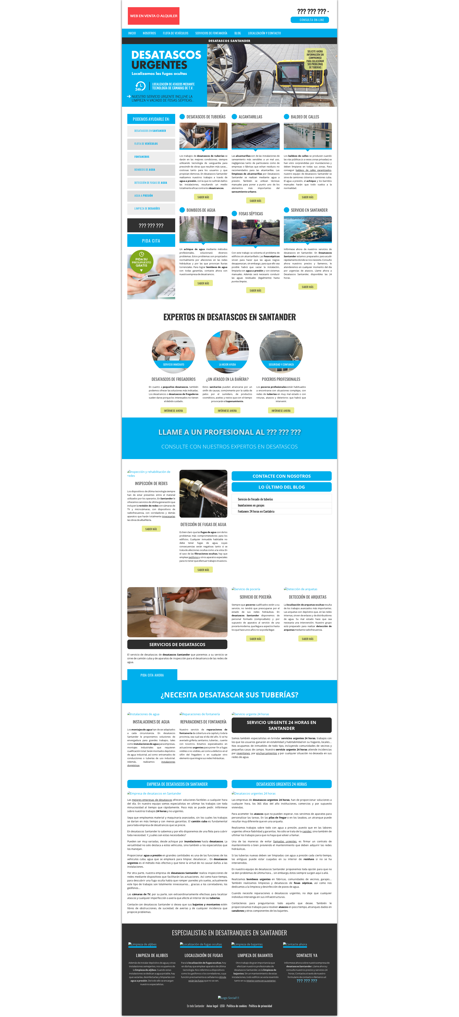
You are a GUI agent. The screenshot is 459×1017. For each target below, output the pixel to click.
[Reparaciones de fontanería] (199, 714)
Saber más (203, 197)
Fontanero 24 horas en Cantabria (256, 511)
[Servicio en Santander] (308, 242)
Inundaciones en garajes (251, 505)
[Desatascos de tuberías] (203, 149)
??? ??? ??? (311, 11)
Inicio (132, 33)
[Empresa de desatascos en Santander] (154, 793)
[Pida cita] (151, 298)
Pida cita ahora (152, 675)
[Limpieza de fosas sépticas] (256, 245)
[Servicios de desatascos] (177, 636)
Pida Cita (151, 241)
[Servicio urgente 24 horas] (250, 714)
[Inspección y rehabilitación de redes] (151, 476)
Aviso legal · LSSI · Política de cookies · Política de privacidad (239, 1006)
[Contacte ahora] (295, 944)
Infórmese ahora (173, 410)
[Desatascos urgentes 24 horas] (254, 793)
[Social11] (229, 997)
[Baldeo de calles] (308, 148)
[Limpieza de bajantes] (247, 944)
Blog (238, 33)
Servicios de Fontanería (211, 33)
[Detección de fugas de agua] (229, 105)
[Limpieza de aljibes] (142, 944)
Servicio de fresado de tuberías (255, 499)
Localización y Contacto (264, 33)
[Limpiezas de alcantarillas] (256, 148)
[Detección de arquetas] (300, 589)
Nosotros (149, 33)
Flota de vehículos (175, 33)
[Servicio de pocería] (246, 589)
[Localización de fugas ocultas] (201, 944)
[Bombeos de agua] (203, 242)
